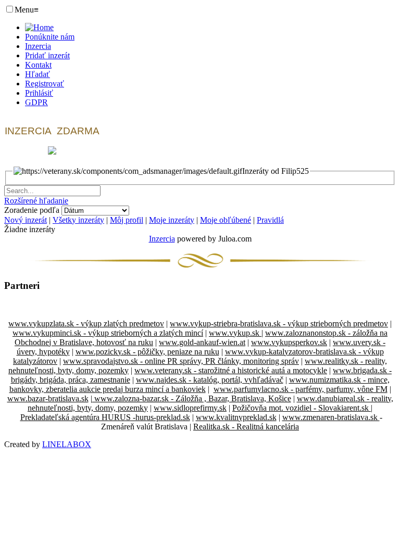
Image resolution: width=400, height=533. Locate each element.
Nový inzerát (25, 219)
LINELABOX (66, 444)
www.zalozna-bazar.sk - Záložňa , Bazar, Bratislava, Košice (191, 398)
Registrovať (44, 83)
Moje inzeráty (171, 219)
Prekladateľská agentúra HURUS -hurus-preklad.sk (105, 417)
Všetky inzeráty (78, 219)
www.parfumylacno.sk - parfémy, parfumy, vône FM (301, 389)
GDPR (36, 102)
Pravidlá (270, 219)
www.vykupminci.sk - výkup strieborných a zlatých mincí (107, 332)
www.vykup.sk (235, 332)
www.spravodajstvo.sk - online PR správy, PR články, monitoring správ (181, 361)
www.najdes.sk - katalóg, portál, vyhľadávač (209, 379)
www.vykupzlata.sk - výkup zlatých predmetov (86, 323)
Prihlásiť (39, 92)
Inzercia (38, 46)
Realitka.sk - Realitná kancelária (246, 426)
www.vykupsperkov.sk (289, 342)
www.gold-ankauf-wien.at (202, 342)
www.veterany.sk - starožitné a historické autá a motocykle (230, 370)
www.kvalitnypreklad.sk (236, 417)
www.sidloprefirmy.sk (190, 407)
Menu (27, 9)
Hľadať (37, 74)
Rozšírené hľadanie (36, 200)
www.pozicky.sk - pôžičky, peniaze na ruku (147, 351)
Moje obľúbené (225, 219)
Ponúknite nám (49, 36)
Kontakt (38, 64)
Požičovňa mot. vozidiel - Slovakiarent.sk (301, 407)
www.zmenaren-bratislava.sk (331, 417)
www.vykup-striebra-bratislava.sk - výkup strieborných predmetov (279, 323)
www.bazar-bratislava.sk (48, 398)
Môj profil (126, 219)
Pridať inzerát (47, 55)
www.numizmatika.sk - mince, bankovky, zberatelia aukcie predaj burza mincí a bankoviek (199, 384)
